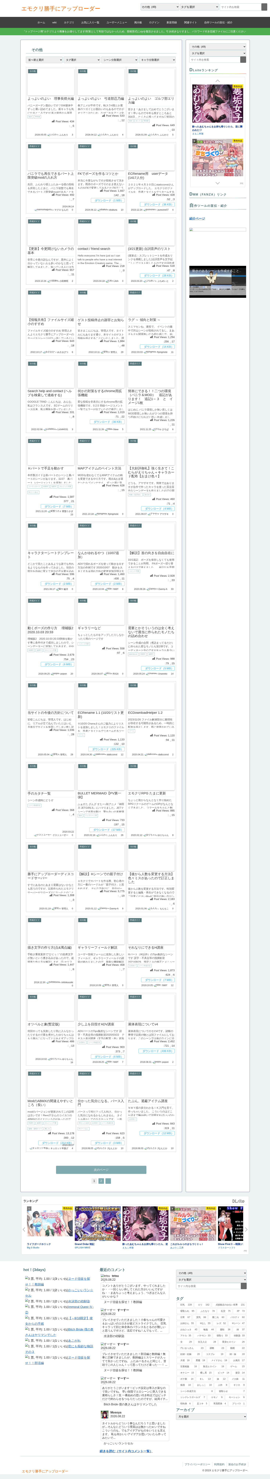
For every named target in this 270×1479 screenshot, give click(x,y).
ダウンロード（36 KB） (159, 204)
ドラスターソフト (227, 1247)
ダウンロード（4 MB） (159, 508)
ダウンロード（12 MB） (159, 1133)
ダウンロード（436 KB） (158, 1051)
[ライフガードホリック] (50, 1223)
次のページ (101, 1169)
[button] (264, 7)
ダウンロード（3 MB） (109, 1142)
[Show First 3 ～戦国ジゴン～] (217, 154)
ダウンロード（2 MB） (59, 583)
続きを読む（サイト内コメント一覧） (126, 1451)
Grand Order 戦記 (84, 1244)
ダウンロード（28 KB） (159, 275)
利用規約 (219, 1464)
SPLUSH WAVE (82, 1247)
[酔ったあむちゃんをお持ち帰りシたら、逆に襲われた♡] (145, 1224)
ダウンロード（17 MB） (108, 829)
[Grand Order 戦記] (98, 1224)
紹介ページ (197, 218)
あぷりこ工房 (199, 129)
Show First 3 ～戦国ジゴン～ (234, 1244)
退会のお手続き (237, 1464)
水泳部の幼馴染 (79, 1301)
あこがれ (74, 1340)
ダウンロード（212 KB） (57, 1142)
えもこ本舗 (128, 1247)
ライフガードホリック (39, 1244)
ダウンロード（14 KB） (159, 346)
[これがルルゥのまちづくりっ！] (217, 104)
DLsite (238, 1201)
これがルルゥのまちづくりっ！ (209, 126)
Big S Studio (33, 1247)
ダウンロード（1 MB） (109, 200)
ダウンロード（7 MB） (59, 506)
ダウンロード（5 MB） (159, 668)
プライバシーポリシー (197, 1464)
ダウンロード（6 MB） (59, 664)
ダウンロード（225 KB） (107, 749)
